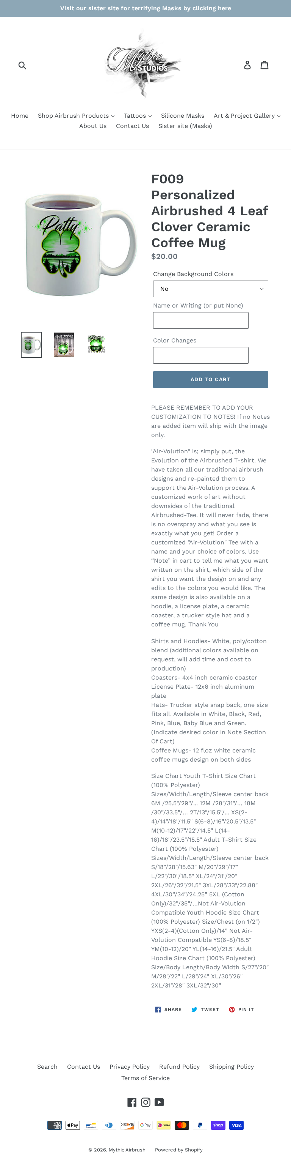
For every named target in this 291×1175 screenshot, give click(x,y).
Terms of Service (145, 1078)
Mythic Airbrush (127, 1150)
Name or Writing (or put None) (198, 305)
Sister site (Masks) (185, 125)
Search (47, 1066)
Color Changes (174, 340)
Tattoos (136, 115)
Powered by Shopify (179, 1150)
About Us (92, 125)
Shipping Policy (231, 1066)
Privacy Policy (130, 1066)
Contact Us (132, 125)
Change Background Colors (193, 274)
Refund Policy (179, 1066)
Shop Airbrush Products (74, 115)
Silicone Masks (182, 115)
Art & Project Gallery (245, 115)
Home (19, 115)
